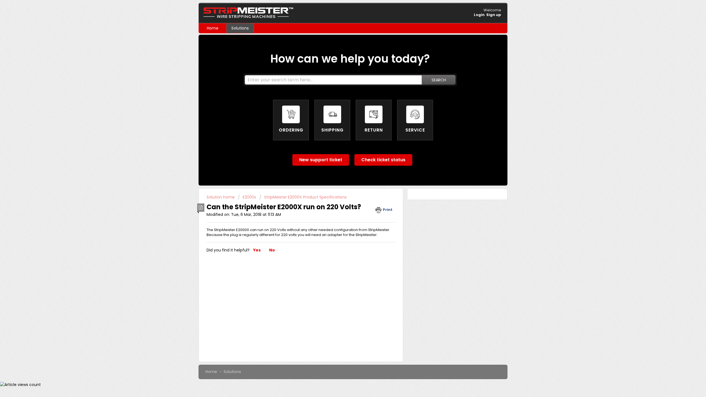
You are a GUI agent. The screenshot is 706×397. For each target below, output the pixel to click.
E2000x (249, 197)
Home (212, 28)
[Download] (342, 128)
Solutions (240, 28)
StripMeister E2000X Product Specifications (305, 197)
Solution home (221, 197)
